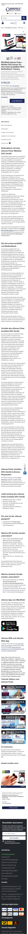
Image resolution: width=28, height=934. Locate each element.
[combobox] (12, 18)
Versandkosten (15, 85)
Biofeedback (14, 107)
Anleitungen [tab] (4, 129)
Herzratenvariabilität (6, 113)
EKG (15, 112)
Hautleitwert (19, 792)
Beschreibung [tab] (5, 121)
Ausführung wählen (13, 807)
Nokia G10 (17, 588)
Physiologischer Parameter (11, 27)
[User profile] (3, 23)
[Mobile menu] (24, 23)
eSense (8, 107)
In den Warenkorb (17, 101)
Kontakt (4, 882)
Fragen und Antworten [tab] (7, 132)
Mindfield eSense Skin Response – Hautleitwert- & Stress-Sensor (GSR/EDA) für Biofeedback (13, 796)
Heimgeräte (4, 109)
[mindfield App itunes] (13, 623)
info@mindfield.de (13, 899)
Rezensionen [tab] (5, 143)
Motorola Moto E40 (12, 590)
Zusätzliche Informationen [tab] (8, 136)
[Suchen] (24, 18)
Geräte (19, 107)
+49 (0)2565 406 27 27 (15, 894)
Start (2, 27)
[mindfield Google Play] (13, 628)
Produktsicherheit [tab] (6, 139)
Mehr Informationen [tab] (6, 125)
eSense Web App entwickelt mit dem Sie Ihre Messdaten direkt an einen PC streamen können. (12, 649)
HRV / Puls (20, 27)
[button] (13, 23)
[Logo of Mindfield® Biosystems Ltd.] (13, 9)
